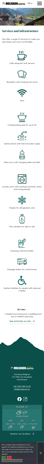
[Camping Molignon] (14, 3)
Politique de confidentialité (12, 460)
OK (4, 457)
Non (9, 457)
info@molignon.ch (22, 389)
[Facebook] (19, 399)
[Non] (40, 453)
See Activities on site (20, 321)
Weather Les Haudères (20, 434)
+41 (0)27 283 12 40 (22, 386)
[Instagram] (25, 399)
